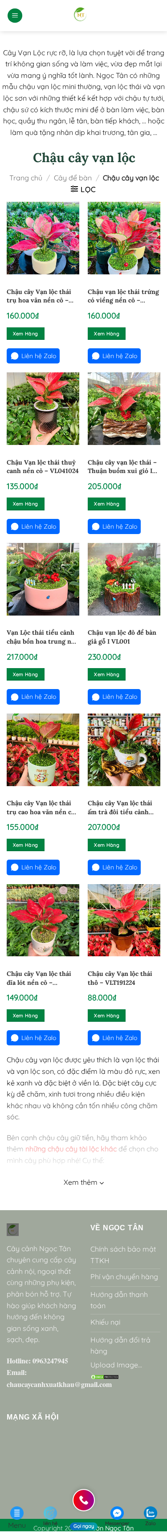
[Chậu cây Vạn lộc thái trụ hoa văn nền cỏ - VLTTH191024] (43, 238)
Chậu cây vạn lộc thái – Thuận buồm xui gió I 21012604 (122, 467)
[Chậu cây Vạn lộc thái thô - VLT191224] (124, 920)
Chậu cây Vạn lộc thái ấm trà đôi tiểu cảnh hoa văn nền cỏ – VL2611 (124, 807)
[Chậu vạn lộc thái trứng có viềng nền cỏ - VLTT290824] (124, 238)
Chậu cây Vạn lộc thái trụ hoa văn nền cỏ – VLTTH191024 (39, 296)
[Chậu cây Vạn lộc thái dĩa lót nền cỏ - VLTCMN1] (43, 920)
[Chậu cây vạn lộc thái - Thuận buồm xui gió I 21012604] (124, 408)
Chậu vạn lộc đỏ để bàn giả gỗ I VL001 (122, 636)
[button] (15, 15)
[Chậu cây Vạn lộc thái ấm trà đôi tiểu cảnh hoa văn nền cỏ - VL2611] (124, 750)
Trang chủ (25, 177)
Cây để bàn (73, 177)
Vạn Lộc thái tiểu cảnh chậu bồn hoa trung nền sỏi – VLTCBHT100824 (43, 637)
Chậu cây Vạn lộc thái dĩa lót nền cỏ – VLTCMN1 (39, 978)
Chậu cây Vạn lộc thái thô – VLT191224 (120, 978)
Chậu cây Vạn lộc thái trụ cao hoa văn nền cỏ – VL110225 (41, 807)
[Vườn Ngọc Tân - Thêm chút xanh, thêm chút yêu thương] (80, 15)
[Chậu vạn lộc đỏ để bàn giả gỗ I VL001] (124, 579)
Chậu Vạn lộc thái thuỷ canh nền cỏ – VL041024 (43, 466)
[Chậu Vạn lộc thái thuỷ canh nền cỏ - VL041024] (43, 408)
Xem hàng (25, 333)
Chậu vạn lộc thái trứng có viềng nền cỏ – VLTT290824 (123, 296)
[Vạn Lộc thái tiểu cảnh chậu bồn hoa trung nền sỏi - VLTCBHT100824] (43, 579)
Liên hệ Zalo (38, 356)
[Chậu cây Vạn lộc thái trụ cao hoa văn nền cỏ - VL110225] (43, 750)
